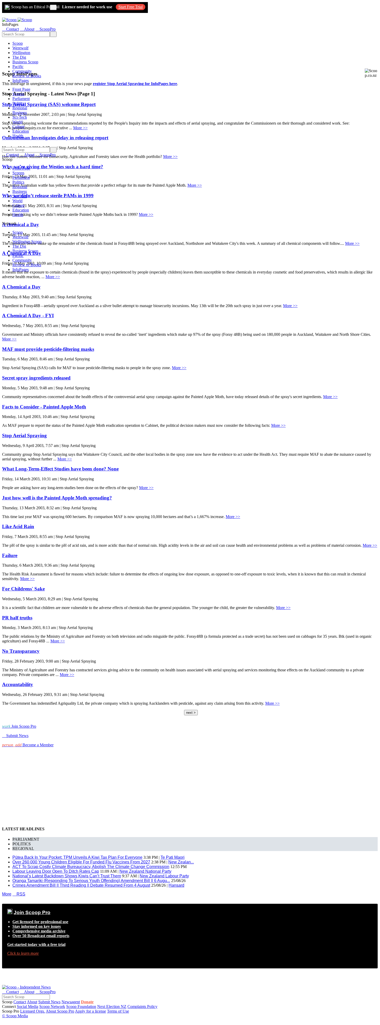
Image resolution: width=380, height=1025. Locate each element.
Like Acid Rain (18, 526)
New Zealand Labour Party (164, 876)
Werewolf (20, 48)
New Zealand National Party (145, 871)
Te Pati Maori (173, 857)
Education (20, 131)
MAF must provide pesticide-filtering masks (48, 349)
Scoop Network (52, 1006)
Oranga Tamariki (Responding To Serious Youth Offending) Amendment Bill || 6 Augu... (91, 880)
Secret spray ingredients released (36, 378)
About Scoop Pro (60, 1011)
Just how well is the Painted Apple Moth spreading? (57, 497)
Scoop (17, 43)
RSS (18, 894)
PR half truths (17, 617)
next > (191, 713)
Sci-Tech (19, 117)
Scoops (18, 94)
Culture (18, 126)
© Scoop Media (15, 1016)
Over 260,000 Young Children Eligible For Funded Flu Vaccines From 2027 (81, 862)
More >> (170, 156)
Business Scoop (25, 62)
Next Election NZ (111, 1006)
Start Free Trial (130, 7)
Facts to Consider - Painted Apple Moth (44, 406)
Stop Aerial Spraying (24, 435)
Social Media (27, 1006)
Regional (19, 108)
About (32, 1002)
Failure (9, 555)
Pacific (18, 66)
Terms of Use (118, 1011)
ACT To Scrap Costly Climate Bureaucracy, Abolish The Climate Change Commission (90, 866)
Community (22, 71)
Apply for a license (90, 1011)
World (17, 122)
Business (19, 112)
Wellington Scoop (27, 241)
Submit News (49, 1002)
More (6, 894)
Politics (18, 103)
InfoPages (20, 80)
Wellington (21, 52)
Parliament (21, 98)
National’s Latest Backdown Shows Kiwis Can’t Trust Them (66, 876)
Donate (87, 1002)
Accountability (17, 684)
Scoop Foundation (81, 1006)
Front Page (21, 89)
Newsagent (71, 1002)
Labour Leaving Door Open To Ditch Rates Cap (55, 871)
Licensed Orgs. (32, 1011)
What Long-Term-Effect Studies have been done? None (60, 469)
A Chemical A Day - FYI (28, 315)
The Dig (19, 57)
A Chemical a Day (21, 287)
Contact (19, 1002)
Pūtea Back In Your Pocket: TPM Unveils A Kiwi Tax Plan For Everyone (77, 857)
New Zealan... (181, 862)
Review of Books (26, 76)
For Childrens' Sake (23, 588)
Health (17, 136)
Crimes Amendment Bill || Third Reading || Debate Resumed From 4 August (81, 885)
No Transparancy (21, 651)
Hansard (176, 885)
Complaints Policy (142, 1006)
